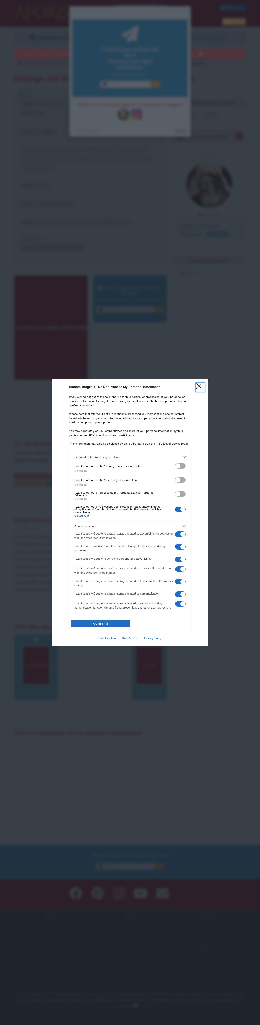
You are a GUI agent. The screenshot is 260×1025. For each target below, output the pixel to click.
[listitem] (130, 457)
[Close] (200, 387)
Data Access (130, 638)
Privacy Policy (153, 638)
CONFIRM (100, 623)
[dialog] (130, 512)
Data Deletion (107, 638)
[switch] (180, 466)
